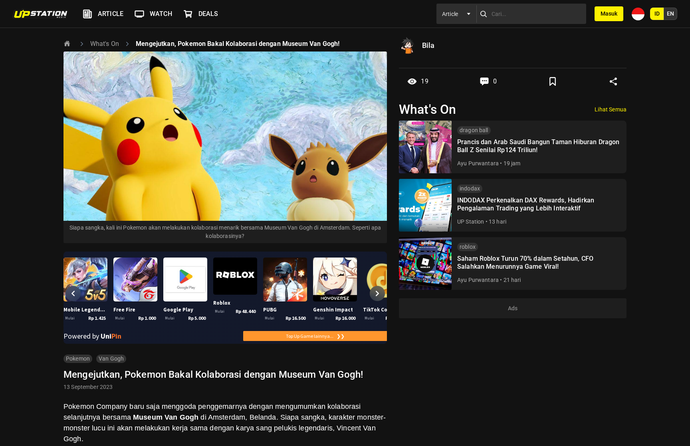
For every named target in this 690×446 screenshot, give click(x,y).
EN (670, 13)
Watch (161, 14)
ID (657, 13)
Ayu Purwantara (478, 163)
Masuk (609, 13)
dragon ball (474, 130)
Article (110, 14)
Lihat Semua (611, 109)
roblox (468, 247)
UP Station (470, 221)
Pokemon (78, 358)
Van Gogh (111, 358)
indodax (470, 188)
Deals (208, 14)
